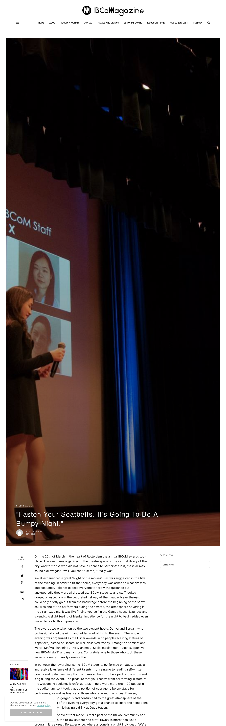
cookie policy (43, 705)
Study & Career (24, 506)
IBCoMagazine (35, 531)
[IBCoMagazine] (113, 11)
